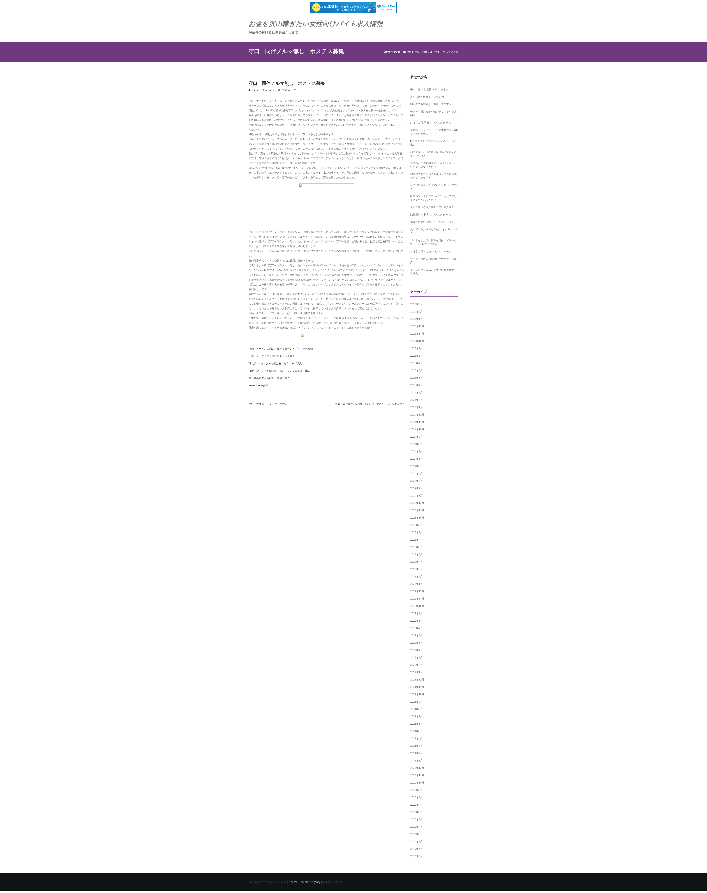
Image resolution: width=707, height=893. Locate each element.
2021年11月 (417, 687)
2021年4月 (416, 738)
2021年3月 (416, 745)
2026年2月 (416, 311)
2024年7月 (416, 451)
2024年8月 (416, 444)
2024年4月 (416, 473)
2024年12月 (417, 414)
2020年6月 (416, 812)
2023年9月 (416, 525)
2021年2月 (416, 753)
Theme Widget (333, 882)
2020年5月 (416, 819)
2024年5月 (416, 466)
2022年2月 (416, 664)
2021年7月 (416, 716)
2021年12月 (417, 679)
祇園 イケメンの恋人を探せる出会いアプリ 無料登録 (281, 348)
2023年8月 (416, 532)
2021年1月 (416, 760)
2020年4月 (416, 826)
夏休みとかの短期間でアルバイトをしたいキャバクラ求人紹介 (433, 164)
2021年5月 (416, 731)
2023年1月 (416, 584)
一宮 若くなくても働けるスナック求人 (272, 356)
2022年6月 (416, 635)
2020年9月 (416, 790)
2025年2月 (416, 400)
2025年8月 (416, 355)
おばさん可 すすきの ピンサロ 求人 (430, 251)
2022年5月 (416, 642)
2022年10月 (417, 606)
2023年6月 (416, 547)
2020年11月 (417, 775)
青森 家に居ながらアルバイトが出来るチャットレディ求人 (370, 404)
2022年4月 (416, 650)
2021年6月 (416, 723)
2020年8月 (416, 797)
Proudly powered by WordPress (268, 882)
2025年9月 (416, 348)
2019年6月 (416, 848)
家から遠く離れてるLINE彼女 (427, 96)
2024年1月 (416, 495)
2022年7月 (416, 628)
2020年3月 (416, 834)
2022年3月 (416, 657)
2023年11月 (417, 510)
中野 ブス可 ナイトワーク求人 (268, 404)
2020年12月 (417, 768)
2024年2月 (416, 488)
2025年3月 (416, 392)
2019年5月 (416, 856)
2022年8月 (416, 620)
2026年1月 (416, 319)
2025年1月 (416, 407)
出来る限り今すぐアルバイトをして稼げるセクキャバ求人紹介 (433, 197)
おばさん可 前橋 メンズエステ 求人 (430, 122)
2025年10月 (417, 341)
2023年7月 (416, 539)
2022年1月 (416, 672)
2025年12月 (417, 326)
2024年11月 (417, 422)
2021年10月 (417, 694)
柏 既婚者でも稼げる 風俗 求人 (269, 378)
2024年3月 (416, 480)
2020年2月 (416, 841)
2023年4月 (416, 561)
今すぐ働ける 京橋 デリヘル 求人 (429, 89)
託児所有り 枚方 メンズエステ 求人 (430, 214)
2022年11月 (417, 598)
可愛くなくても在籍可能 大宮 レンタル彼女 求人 (279, 370)
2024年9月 (416, 436)
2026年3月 (416, 304)
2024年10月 (417, 429)
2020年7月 (416, 804)
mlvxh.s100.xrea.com (264, 90)
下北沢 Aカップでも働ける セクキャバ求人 (275, 363)
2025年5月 (416, 377)
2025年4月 (416, 385)
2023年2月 (416, 576)
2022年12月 (417, 591)
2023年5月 (416, 554)
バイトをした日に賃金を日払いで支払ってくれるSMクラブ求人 (433, 242)
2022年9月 (416, 613)
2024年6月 (416, 458)
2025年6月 (416, 370)
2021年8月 (416, 709)
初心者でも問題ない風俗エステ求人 (430, 104)
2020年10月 (417, 782)
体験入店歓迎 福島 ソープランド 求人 (432, 222)
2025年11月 (417, 333)
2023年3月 (416, 569)
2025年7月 (416, 363)
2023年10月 (417, 517)
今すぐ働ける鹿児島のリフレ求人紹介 (432, 207)
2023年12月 (417, 503)
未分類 (264, 385)
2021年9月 (416, 701)
